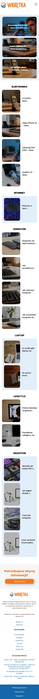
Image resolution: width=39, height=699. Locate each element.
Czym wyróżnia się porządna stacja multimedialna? (28, 541)
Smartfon (19, 453)
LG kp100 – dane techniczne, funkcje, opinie (18, 68)
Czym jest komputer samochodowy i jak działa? (28, 516)
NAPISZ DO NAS (19, 581)
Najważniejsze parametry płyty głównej (19, 672)
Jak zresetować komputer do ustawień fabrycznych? (29, 316)
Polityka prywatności (19, 687)
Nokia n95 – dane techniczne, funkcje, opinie (19, 677)
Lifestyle (19, 396)
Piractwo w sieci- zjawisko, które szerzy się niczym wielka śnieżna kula (27, 207)
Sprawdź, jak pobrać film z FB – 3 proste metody (28, 467)
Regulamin (19, 696)
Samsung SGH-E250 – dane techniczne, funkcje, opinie (18, 26)
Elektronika (19, 86)
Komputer (19, 229)
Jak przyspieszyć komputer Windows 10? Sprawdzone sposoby (28, 266)
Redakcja (19, 622)
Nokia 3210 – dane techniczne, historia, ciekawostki (19, 660)
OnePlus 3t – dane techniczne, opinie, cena (28, 173)
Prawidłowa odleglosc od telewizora (28, 433)
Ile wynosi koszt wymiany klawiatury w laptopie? (28, 374)
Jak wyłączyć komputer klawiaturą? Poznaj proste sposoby (28, 291)
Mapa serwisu (19, 692)
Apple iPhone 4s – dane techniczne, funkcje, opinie (18, 47)
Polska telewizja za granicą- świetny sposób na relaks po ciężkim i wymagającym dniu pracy (29, 409)
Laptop (19, 335)
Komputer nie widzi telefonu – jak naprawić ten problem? (29, 242)
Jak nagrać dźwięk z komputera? (27, 492)
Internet (19, 193)
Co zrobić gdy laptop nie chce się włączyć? (28, 349)
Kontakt (19, 625)
